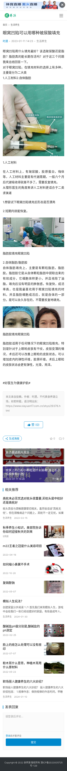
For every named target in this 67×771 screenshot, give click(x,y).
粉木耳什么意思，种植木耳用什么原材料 (22, 665)
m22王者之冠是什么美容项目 (22, 546)
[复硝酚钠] (54, 587)
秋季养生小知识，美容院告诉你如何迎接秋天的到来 (22, 529)
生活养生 (41, 41)
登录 (8, 735)
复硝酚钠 (9, 583)
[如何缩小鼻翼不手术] (54, 568)
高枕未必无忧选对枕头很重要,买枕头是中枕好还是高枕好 (33, 500)
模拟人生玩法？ (13, 601)
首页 (5, 24)
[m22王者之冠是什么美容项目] (54, 550)
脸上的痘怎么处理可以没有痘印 (22, 647)
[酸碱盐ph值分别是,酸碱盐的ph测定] (54, 630)
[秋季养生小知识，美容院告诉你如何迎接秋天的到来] (54, 531)
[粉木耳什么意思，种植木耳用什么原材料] (54, 667)
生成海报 (13, 438)
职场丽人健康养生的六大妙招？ (23, 681)
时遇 (5, 41)
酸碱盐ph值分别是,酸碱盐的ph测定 (21, 628)
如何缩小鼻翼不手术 (16, 564)
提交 (33, 742)
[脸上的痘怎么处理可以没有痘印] (54, 649)
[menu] (61, 15)
